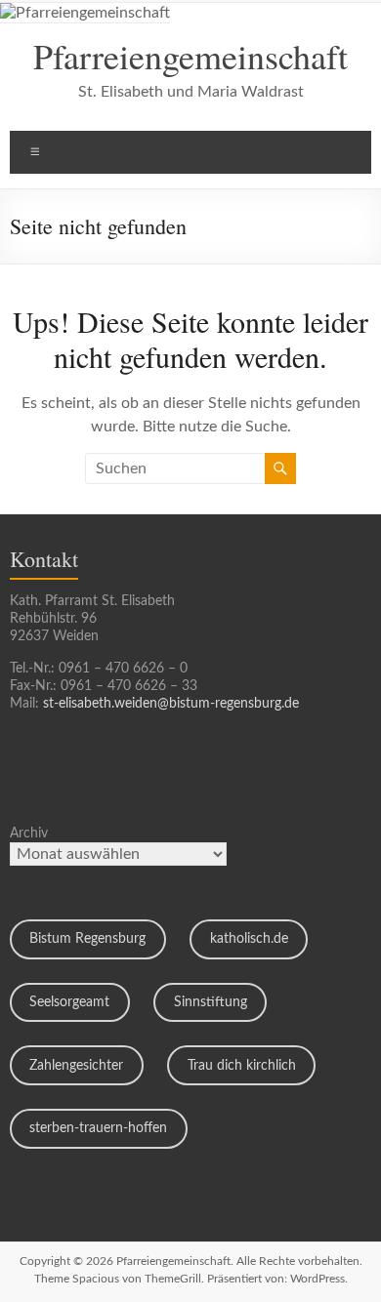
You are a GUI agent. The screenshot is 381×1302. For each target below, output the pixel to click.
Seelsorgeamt (69, 1002)
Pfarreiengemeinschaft (190, 55)
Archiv (29, 833)
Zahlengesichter (76, 1066)
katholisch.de (249, 939)
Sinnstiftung (210, 1002)
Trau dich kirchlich (242, 1066)
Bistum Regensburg (87, 939)
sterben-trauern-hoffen (98, 1128)
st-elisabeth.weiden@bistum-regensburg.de (171, 704)
